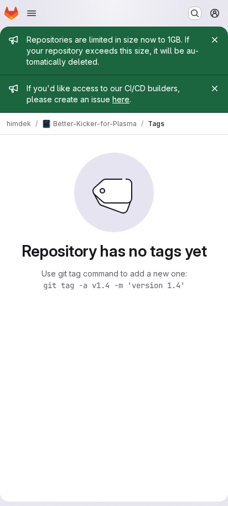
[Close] (214, 39)
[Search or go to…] (194, 13)
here (120, 99)
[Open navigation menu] (31, 13)
